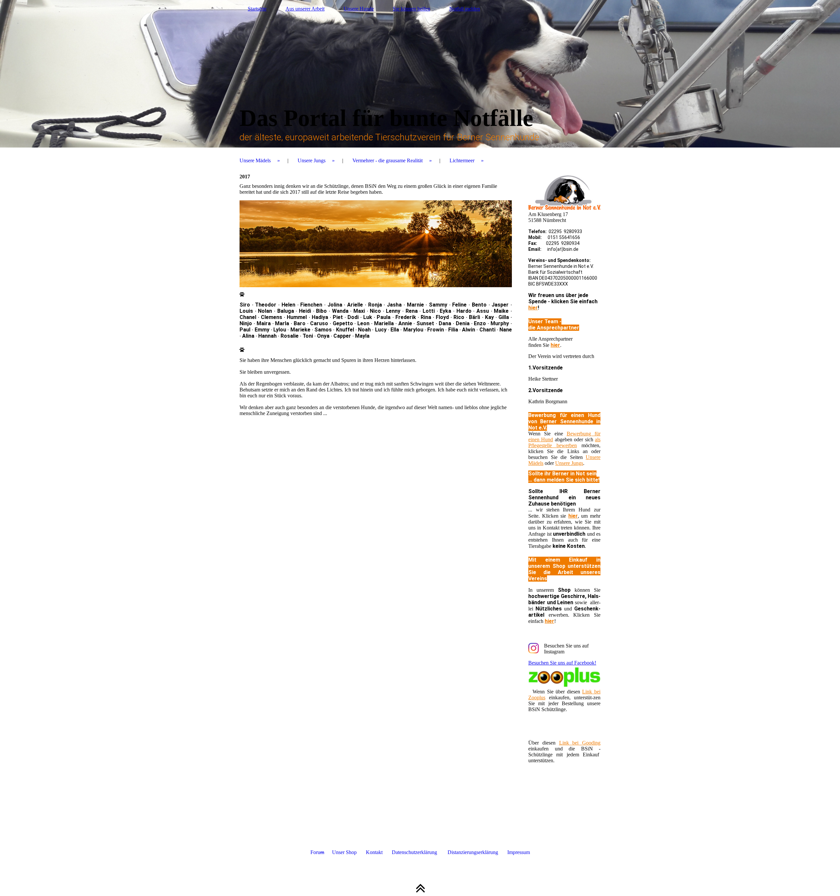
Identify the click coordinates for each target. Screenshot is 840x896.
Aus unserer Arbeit (305, 8)
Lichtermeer (462, 160)
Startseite (257, 8)
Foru (317, 852)
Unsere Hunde (359, 8)
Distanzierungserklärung (473, 852)
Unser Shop (340, 852)
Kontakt (370, 852)
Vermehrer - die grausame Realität (387, 160)
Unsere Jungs (312, 160)
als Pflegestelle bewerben (564, 442)
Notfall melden (464, 8)
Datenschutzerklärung (410, 852)
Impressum (518, 852)
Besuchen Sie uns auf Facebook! (562, 663)
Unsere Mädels (255, 160)
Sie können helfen (411, 8)
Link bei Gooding (580, 743)
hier (533, 308)
